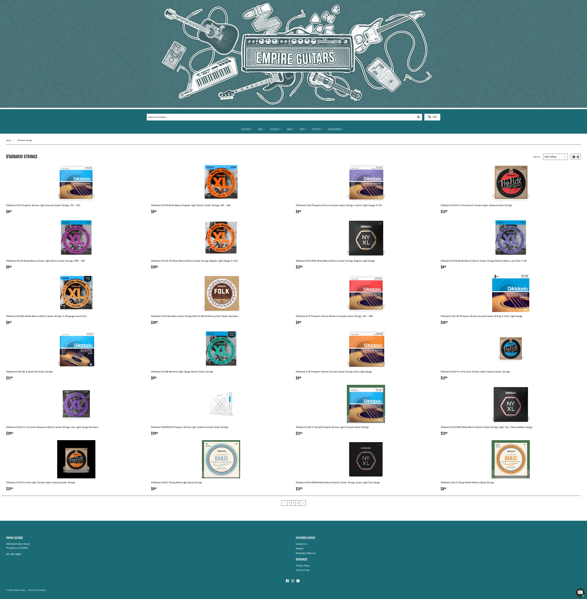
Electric (246, 129)
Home (8, 140)
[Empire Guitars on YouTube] (298, 581)
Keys (302, 129)
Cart (434, 116)
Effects (316, 129)
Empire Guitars (19, 590)
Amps (290, 129)
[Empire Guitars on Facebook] (287, 581)
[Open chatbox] (580, 592)
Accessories (335, 129)
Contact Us (301, 544)
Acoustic (275, 129)
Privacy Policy (303, 566)
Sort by (536, 156)
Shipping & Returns (306, 553)
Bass (260, 129)
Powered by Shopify (37, 590)
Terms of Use (302, 570)
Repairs (299, 548)
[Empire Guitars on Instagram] (292, 581)
